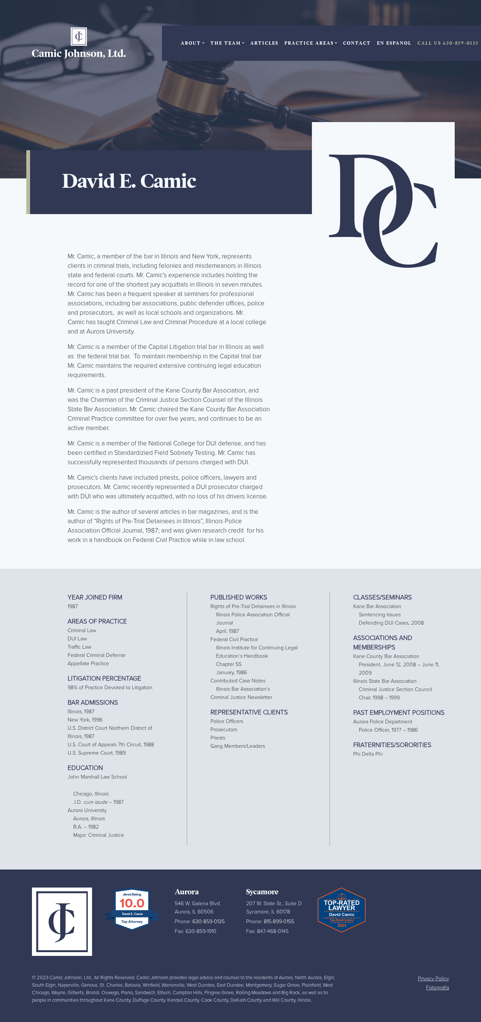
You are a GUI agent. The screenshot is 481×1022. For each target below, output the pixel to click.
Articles (264, 43)
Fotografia (437, 987)
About (191, 43)
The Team (225, 43)
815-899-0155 (279, 921)
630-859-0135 (208, 921)
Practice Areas (309, 43)
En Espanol (394, 43)
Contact (357, 43)
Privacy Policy (433, 978)
